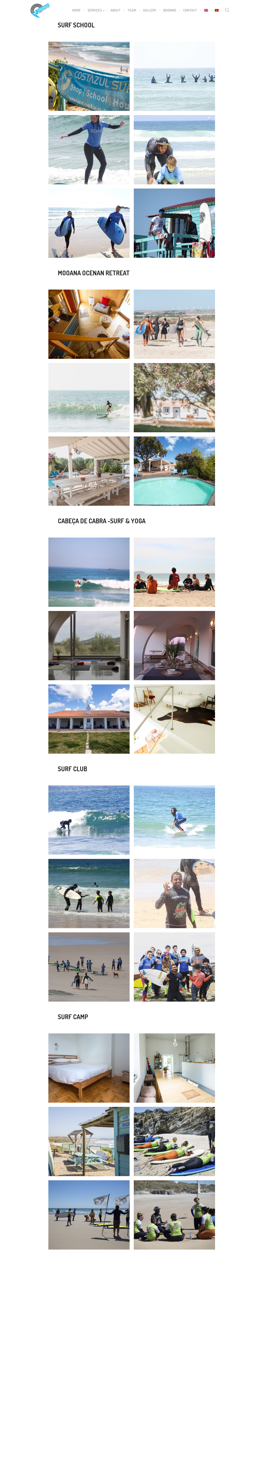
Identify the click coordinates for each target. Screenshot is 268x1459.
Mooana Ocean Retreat (50, 340)
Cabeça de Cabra (52, 591)
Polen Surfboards (91, 1382)
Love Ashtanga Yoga (92, 1387)
